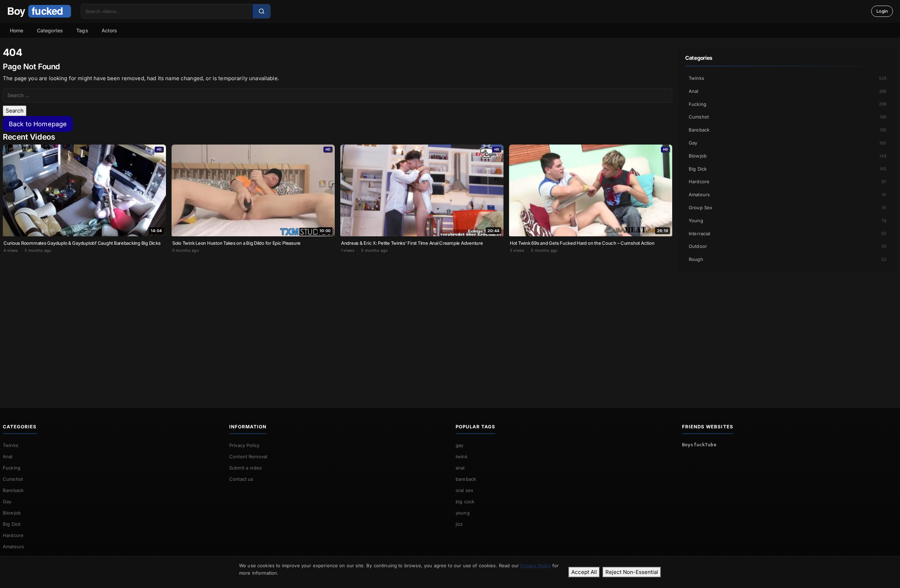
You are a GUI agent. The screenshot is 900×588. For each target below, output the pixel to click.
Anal (787, 91)
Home (17, 30)
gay (459, 445)
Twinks (787, 78)
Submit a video (245, 468)
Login (882, 11)
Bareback (787, 130)
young (463, 513)
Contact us (241, 479)
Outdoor (787, 246)
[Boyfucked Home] (39, 11)
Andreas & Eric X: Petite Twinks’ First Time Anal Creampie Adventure (412, 243)
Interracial (787, 233)
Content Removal (248, 456)
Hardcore (787, 181)
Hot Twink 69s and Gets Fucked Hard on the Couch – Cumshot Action (582, 243)
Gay (787, 143)
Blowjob (787, 156)
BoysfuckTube (699, 444)
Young (787, 220)
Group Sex (787, 207)
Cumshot (787, 117)
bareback (466, 479)
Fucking (787, 104)
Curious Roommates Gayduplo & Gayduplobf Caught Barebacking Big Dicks (82, 243)
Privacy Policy (244, 445)
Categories (50, 30)
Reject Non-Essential (631, 572)
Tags (82, 30)
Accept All (584, 572)
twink (462, 456)
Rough (787, 259)
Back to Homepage (38, 124)
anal (460, 468)
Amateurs (787, 194)
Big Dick (787, 169)
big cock (465, 501)
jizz (459, 524)
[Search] (261, 11)
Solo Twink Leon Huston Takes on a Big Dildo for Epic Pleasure (236, 243)
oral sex (464, 490)
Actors (109, 30)
